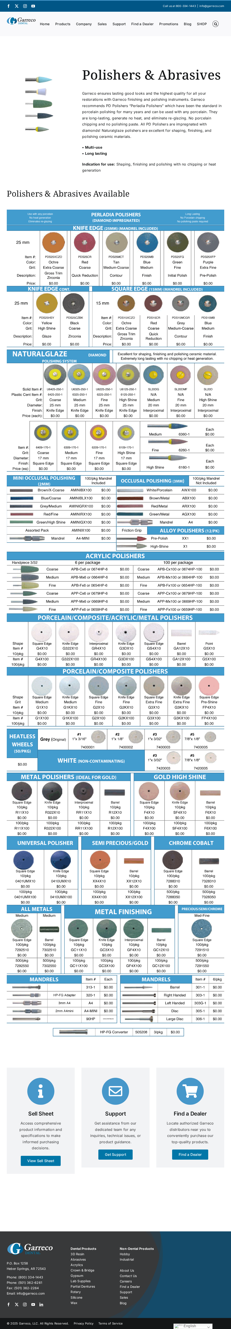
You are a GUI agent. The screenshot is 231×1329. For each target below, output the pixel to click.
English (189, 1326)
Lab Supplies (80, 1281)
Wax (74, 1303)
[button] (216, 24)
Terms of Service (110, 1323)
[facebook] (8, 1304)
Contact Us (128, 1276)
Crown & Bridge (82, 1270)
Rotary (76, 1292)
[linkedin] (41, 1304)
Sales (124, 1297)
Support (126, 1292)
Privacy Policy (83, 1323)
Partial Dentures (83, 1286)
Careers (126, 1281)
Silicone (76, 1297)
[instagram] (25, 1304)
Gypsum (77, 1275)
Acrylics (77, 1265)
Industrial (127, 1259)
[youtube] (33, 1304)
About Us (127, 1270)
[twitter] (16, 1304)
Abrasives (78, 1259)
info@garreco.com (211, 6)
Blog (123, 1303)
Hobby (125, 1254)
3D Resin (77, 1254)
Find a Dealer (130, 1287)
